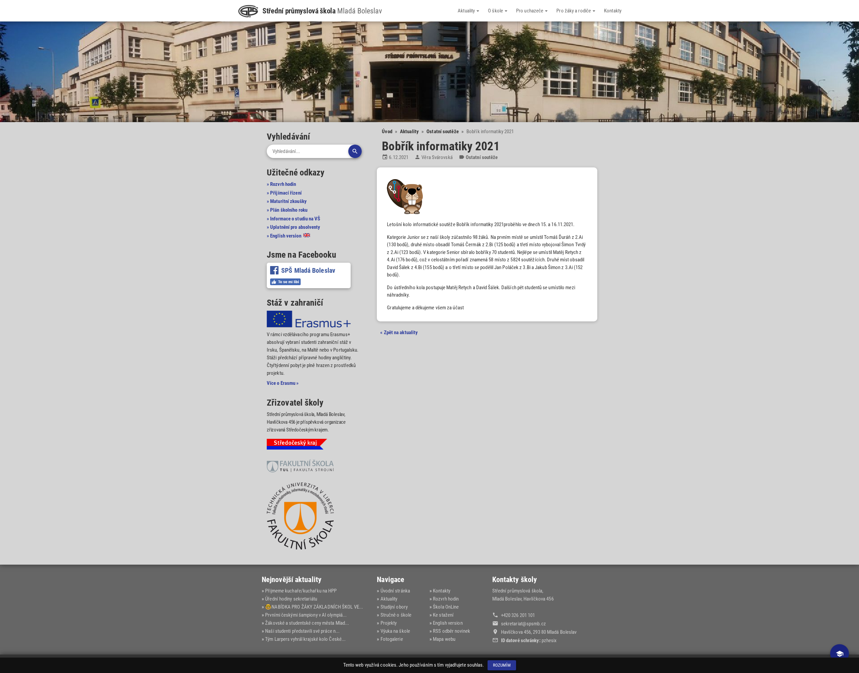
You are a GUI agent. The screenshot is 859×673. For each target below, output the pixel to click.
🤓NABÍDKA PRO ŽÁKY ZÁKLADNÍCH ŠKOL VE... (314, 607)
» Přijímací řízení (284, 193)
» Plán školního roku (287, 210)
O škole (496, 11)
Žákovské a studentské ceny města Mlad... (307, 623)
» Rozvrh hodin (281, 184)
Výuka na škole (395, 631)
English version (448, 623)
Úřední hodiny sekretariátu (291, 599)
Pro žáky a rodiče (574, 11)
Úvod (387, 131)
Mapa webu (444, 639)
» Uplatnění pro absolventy (293, 227)
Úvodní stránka (395, 591)
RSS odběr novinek (451, 631)
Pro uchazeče (530, 11)
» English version (284, 236)
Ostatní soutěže (442, 131)
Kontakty (612, 11)
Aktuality (467, 11)
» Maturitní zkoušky (287, 201)
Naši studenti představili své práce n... (302, 631)
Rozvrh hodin (446, 599)
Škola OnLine (446, 607)
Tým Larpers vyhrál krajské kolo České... (305, 639)
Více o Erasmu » (283, 383)
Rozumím (502, 665)
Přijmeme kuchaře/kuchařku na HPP (301, 591)
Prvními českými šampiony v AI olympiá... (306, 615)
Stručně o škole (396, 615)
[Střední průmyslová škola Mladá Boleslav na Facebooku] (285, 281)
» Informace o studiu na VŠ (293, 219)
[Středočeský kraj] (297, 446)
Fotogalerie (392, 639)
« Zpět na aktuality (399, 332)
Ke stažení (443, 615)
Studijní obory (394, 607)
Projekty (389, 623)
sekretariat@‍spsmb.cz (523, 624)
